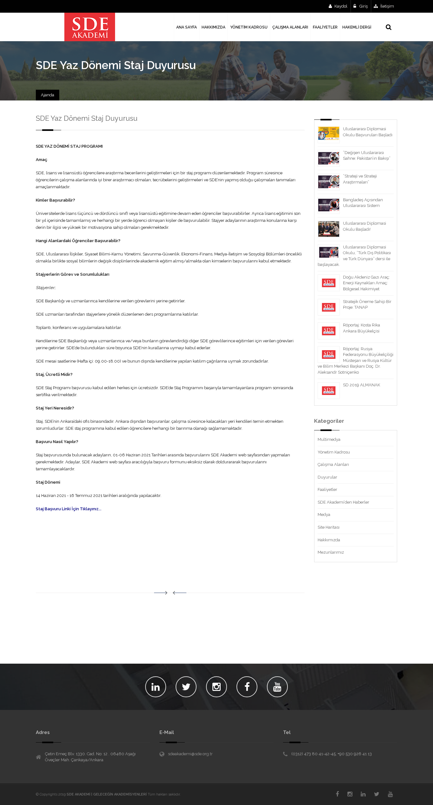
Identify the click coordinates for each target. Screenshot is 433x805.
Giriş (363, 6)
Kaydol (340, 6)
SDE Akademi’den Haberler (343, 502)
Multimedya (329, 439)
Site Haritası (328, 527)
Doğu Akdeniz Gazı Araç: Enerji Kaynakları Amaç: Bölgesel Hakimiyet (366, 283)
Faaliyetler (327, 489)
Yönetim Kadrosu (334, 452)
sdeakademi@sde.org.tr (190, 753)
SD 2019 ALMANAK (361, 385)
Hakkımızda (329, 540)
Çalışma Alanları (333, 464)
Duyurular (327, 477)
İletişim (387, 6)
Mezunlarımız (331, 552)
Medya (324, 514)
